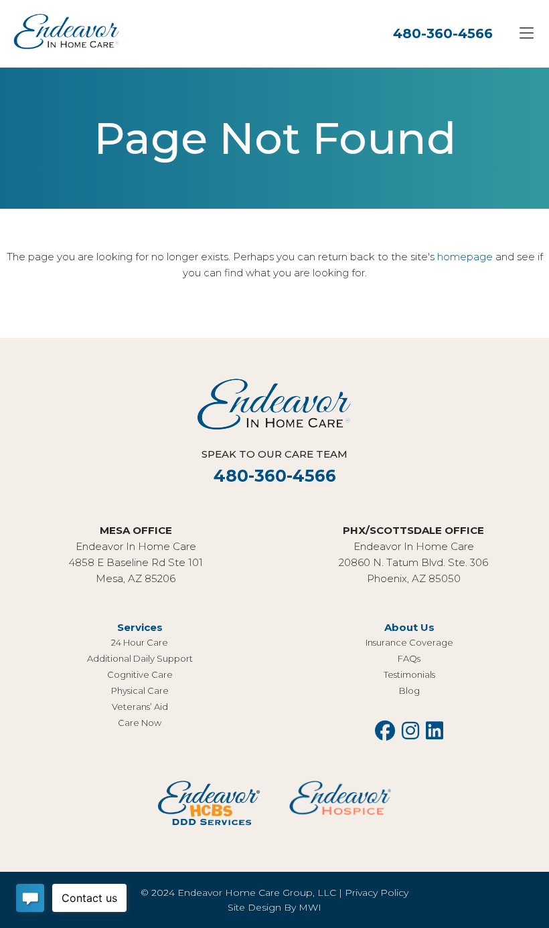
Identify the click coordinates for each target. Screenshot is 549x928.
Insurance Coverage (409, 642)
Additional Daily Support (140, 658)
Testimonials (409, 674)
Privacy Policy (376, 893)
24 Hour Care (139, 642)
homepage (465, 256)
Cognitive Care (140, 674)
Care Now (139, 722)
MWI (310, 907)
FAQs (409, 658)
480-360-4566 (443, 33)
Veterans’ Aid (140, 706)
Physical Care (140, 690)
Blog (409, 690)
